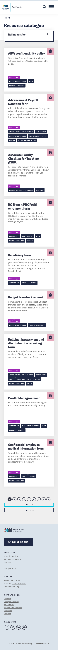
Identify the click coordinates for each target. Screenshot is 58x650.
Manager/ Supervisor (17, 81)
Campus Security (11, 602)
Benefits (33, 283)
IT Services (9, 605)
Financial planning (36, 325)
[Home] (14, 533)
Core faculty (41, 131)
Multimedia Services (13, 608)
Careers (7, 599)
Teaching (39, 190)
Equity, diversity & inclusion (28, 379)
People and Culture (16, 240)
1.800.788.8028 (19, 584)
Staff (31, 81)
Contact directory (11, 587)
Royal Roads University (23, 644)
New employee (34, 136)
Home (7, 17)
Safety (29, 383)
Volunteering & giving (27, 140)
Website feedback (42, 644)
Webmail (8, 611)
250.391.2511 (15, 581)
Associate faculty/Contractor (21, 131)
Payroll (12, 140)
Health (32, 476)
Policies (7, 614)
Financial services (16, 85)
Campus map (10, 568)
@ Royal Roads (18, 541)
